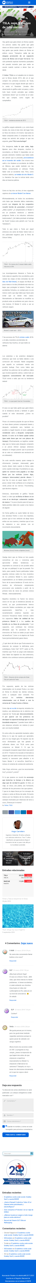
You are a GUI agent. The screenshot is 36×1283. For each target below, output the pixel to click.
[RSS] (33, 1266)
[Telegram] (18, 1271)
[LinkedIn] (18, 1266)
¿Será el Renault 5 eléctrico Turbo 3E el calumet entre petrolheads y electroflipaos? (17, 1204)
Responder (13, 961)
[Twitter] (13, 1266)
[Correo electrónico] (3, 1266)
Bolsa (6, 805)
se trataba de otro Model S (23, 174)
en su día (13, 708)
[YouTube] (23, 1266)
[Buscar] (34, 2)
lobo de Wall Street (9, 282)
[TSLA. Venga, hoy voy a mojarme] (18, 916)
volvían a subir (24, 337)
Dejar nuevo (27, 943)
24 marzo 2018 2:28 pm (22, 1027)
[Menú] (29, 2)
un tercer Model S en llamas (21, 193)
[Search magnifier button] (31, 1153)
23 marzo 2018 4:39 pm (22, 950)
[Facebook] (8, 1266)
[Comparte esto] (11, 812)
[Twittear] (17, 812)
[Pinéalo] (29, 812)
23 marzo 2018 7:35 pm (22, 1010)
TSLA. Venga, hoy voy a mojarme (13, 930)
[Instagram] (28, 1266)
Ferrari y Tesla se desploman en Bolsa (15, 899)
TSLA (10, 805)
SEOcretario (8, 1238)
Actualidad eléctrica (10, 34)
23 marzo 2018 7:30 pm (21, 970)
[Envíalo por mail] (5, 812)
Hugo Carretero (23, 32)
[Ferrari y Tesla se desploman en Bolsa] (18, 885)
